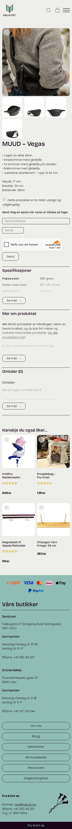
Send (10, 257)
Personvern (36, 768)
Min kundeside (36, 757)
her (52, 346)
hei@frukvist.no (25, 805)
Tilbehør (46, 291)
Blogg (36, 736)
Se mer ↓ (14, 300)
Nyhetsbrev (36, 747)
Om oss (36, 726)
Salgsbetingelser (36, 778)
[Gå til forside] (9, 16)
